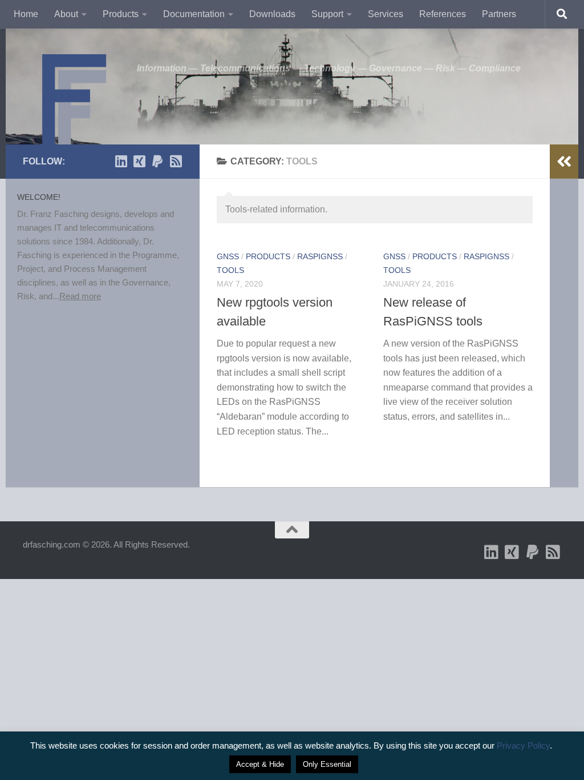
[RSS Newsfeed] (175, 161)
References (442, 14)
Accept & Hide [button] (260, 764)
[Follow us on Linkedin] (121, 161)
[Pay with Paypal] (157, 161)
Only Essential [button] (327, 764)
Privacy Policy (523, 745)
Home (26, 14)
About (66, 14)
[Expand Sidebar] (564, 161)
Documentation (194, 14)
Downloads (272, 14)
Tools (230, 270)
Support (327, 14)
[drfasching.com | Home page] (74, 102)
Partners (499, 14)
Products (121, 14)
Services (385, 14)
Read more (80, 296)
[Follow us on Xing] (139, 161)
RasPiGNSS (320, 256)
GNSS (228, 256)
